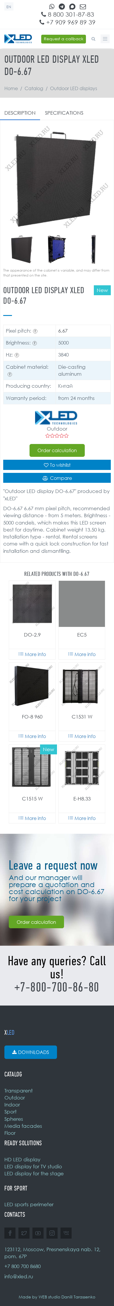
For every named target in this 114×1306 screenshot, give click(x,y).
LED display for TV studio (33, 1166)
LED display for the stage (34, 1173)
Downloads (33, 1052)
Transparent (18, 1091)
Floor (9, 1133)
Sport (10, 1112)
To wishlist (60, 465)
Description (20, 113)
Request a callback (63, 38)
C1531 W (82, 717)
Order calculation (57, 450)
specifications (64, 113)
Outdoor (14, 1098)
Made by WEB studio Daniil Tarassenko (57, 1296)
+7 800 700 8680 (22, 1266)
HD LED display (22, 1159)
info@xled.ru (18, 1276)
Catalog (34, 88)
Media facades (23, 1126)
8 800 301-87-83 (70, 14)
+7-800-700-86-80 (57, 987)
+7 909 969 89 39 (70, 22)
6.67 (63, 331)
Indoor (12, 1105)
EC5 (82, 635)
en (8, 7)
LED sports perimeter (28, 1204)
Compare (61, 478)
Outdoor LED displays (73, 88)
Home (11, 88)
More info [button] (35, 654)
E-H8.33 (82, 799)
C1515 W (32, 799)
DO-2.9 (32, 635)
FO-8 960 (32, 717)
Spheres (13, 1119)
